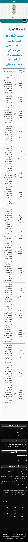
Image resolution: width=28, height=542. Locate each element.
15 (3, 510)
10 (22, 510)
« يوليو (25, 524)
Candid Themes (19, 538)
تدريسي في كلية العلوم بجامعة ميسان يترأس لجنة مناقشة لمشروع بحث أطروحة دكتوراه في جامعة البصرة (13, 482)
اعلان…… (23, 487)
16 (25, 513)
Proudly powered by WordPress (11, 536)
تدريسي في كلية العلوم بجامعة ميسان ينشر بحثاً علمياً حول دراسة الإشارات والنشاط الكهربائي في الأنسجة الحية (14, 492)
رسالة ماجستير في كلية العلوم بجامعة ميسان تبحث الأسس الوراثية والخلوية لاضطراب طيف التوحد (13, 471)
